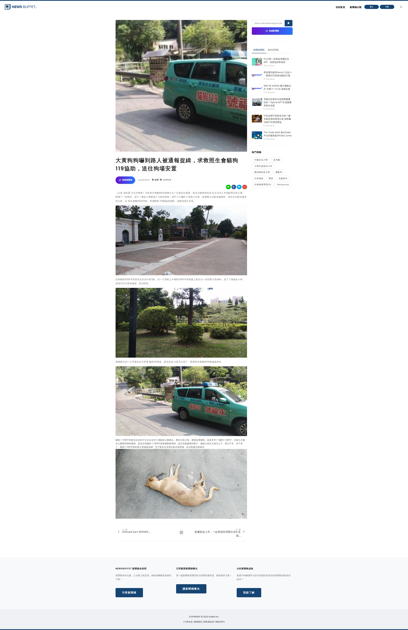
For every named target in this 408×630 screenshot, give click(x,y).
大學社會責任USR (263, 166)
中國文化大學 (261, 159)
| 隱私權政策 (209, 621)
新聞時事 (167, 179)
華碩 (271, 178)
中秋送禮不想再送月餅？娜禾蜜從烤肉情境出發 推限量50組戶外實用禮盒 (277, 119)
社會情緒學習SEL (263, 184)
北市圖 (276, 159)
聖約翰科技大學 (262, 172)
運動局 (278, 172)
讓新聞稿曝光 (191, 589)
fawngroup (283, 184)
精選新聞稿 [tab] (259, 49)
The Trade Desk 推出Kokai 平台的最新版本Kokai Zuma (278, 134)
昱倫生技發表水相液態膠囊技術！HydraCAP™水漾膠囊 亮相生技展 (277, 102)
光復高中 (283, 178)
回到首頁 (340, 7)
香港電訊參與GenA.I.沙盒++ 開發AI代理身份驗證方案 (278, 74)
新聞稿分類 (355, 7)
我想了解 (249, 592)
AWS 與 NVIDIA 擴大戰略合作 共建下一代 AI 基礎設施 (277, 87)
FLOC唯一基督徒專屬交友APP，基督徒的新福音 (276, 60)
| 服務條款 (198, 621)
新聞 (157, 179)
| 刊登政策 (188, 621)
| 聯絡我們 (219, 621)
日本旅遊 (258, 178)
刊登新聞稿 (129, 592)
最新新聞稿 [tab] (273, 49)
